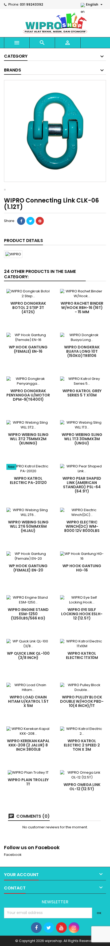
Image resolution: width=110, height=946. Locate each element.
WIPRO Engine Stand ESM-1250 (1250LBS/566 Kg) (28, 614)
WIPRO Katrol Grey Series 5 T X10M (81, 393)
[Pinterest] (40, 221)
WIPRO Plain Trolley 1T (28, 782)
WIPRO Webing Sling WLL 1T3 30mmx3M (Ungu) (82, 439)
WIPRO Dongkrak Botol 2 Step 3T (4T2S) (28, 308)
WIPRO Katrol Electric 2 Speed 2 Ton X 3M (82, 745)
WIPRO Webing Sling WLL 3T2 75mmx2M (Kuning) (28, 439)
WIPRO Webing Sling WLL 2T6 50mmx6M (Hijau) (28, 526)
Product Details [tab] (23, 240)
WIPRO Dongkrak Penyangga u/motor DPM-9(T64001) (28, 395)
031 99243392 (31, 4)
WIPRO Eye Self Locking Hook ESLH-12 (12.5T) (82, 614)
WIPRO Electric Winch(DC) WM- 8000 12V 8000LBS (82, 526)
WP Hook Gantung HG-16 (81, 568)
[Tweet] (30, 221)
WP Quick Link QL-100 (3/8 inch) (28, 655)
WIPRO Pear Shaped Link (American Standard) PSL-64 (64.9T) (81, 485)
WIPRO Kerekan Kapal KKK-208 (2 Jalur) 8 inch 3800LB (28, 745)
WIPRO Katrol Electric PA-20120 (28, 480)
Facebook (13, 854)
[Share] (21, 221)
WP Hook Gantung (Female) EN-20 (28, 568)
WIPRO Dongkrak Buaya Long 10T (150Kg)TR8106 (82, 351)
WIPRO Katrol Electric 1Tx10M (82, 655)
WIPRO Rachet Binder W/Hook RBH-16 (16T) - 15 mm (82, 308)
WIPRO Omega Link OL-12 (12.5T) (82, 787)
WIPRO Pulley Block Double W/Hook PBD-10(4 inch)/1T (82, 701)
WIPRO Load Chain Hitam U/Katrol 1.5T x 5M (28, 701)
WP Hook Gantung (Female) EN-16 (28, 349)
